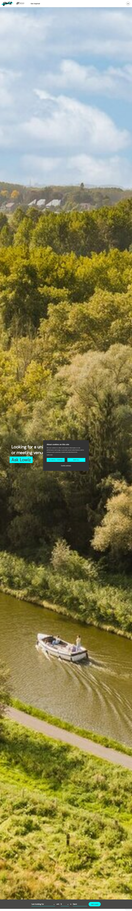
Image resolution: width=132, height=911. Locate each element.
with (57, 904)
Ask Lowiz (94, 904)
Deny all (76, 460)
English (128, 4)
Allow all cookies (56, 460)
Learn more (50, 454)
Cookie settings (66, 465)
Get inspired (35, 4)
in (70, 904)
